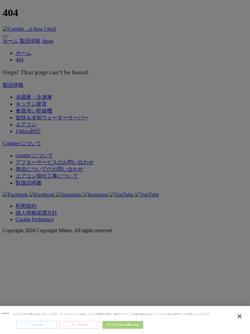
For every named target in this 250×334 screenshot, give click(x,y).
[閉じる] (239, 316)
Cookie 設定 (36, 324)
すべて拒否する (80, 324)
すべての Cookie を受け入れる (123, 324)
